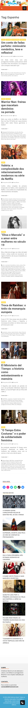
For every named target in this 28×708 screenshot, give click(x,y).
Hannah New (9, 464)
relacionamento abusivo (6, 206)
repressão (20, 275)
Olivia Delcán (4, 136)
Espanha (24, 73)
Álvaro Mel (4, 73)
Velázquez (19, 404)
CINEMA (3, 232)
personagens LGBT (11, 272)
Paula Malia (17, 203)
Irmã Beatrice (17, 133)
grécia (2, 74)
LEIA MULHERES (15, 39)
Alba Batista (11, 132)
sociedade (8, 276)
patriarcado (3, 272)
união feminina (7, 470)
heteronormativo (4, 200)
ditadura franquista (10, 462)
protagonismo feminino (6, 204)
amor (3, 265)
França (14, 333)
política (22, 335)
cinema (17, 265)
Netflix (24, 135)
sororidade (20, 469)
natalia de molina (18, 270)
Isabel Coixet (22, 268)
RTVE (13, 404)
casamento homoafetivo (10, 265)
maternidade (23, 201)
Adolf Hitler (4, 399)
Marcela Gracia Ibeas (16, 269)
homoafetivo (4, 201)
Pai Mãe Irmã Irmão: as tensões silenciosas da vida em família (14, 620)
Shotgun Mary (17, 136)
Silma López (3, 208)
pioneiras (19, 403)
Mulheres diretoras (10, 270)
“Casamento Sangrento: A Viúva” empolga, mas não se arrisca (13, 641)
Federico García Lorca (6, 401)
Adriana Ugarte (5, 460)
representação (4, 275)
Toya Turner (17, 137)
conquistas (10, 399)
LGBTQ (18, 201)
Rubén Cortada (11, 467)
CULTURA (8, 39)
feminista (24, 199)
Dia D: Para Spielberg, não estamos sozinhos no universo (13, 557)
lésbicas (3, 269)
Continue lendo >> (4, 69)
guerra (17, 333)
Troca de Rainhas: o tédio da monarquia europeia (13, 309)
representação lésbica (13, 275)
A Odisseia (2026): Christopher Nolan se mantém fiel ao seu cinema (13, 513)
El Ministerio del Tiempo (13, 400)
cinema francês (14, 332)
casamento (4, 332)
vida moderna (15, 75)
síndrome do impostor (11, 208)
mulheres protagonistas (9, 74)
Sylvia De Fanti (4, 137)
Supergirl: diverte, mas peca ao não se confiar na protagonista (14, 535)
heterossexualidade (13, 200)
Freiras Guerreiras (9, 133)
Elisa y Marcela (11, 266)
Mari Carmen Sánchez (17, 464)
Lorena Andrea (19, 135)
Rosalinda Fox (4, 467)
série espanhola (15, 207)
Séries (21, 74)
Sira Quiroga (4, 469)
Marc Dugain (12, 335)
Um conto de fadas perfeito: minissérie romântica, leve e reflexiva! (13, 47)
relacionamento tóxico (17, 206)
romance (17, 74)
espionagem (4, 463)
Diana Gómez (5, 199)
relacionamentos (4, 207)
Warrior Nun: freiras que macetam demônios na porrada (13, 107)
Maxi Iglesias (4, 203)
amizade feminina (19, 460)
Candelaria (3, 462)
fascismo (9, 463)
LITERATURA (22, 39)
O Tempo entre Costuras (13, 466)
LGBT (6, 269)
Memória (7, 403)
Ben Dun (21, 132)
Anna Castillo (10, 73)
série (10, 207)
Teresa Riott (19, 208)
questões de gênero (16, 273)
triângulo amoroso (5, 210)
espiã (20, 462)
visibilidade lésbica (19, 276)
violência (12, 276)
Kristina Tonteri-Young (11, 135)
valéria (11, 210)
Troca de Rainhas (5, 336)
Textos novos (8, 493)
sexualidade (21, 207)
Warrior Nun (4, 139)
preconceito (18, 272)
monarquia (18, 335)
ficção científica (19, 401)
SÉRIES (3, 39)
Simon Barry (23, 136)
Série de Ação (10, 136)
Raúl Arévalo (22, 466)
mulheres (9, 203)
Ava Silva (17, 132)
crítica (20, 332)
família (14, 199)
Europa (10, 333)
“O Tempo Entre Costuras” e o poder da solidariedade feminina (13, 435)
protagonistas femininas (17, 204)
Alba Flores (12, 460)
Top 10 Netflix (11, 137)
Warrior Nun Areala (11, 139)
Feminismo (18, 199)
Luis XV (7, 335)
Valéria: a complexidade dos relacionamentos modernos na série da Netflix (12, 172)
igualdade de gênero (11, 201)
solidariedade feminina (12, 469)
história (2, 403)
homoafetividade (21, 200)
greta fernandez (15, 268)
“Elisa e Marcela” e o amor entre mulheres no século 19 (13, 240)
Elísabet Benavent (17, 73)
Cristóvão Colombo (17, 399)
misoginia (23, 269)
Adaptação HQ (5, 132)
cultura (21, 265)
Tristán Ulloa (23, 137)
